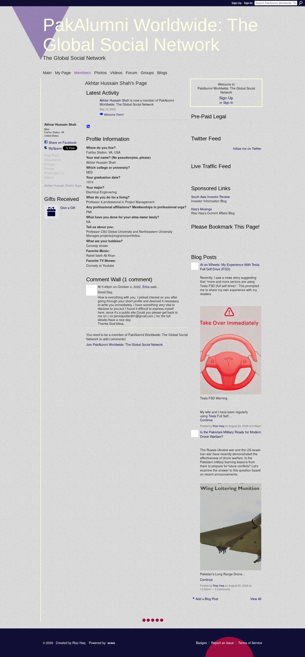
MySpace (55, 148)
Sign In (248, 3)
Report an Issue (222, 642)
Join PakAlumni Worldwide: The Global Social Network (124, 344)
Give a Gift (67, 207)
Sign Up (236, 3)
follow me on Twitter (247, 148)
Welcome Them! (114, 114)
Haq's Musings (201, 209)
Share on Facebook (63, 142)
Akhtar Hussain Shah (114, 100)
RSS (88, 127)
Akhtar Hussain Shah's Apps (63, 185)
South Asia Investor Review (210, 196)
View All (255, 599)
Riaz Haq (218, 426)
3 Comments (222, 589)
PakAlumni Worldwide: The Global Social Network (150, 34)
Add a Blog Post (207, 599)
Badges (201, 642)
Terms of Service (250, 642)
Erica (146, 286)
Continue (206, 420)
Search (301, 3)
